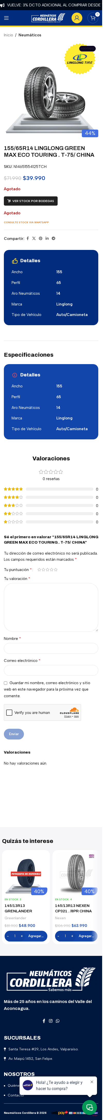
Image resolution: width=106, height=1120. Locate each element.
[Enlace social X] (34, 238)
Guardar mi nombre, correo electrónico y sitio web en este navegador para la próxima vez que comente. (47, 689)
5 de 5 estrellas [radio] (56, 570)
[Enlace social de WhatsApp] (57, 1021)
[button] (26, 936)
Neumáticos (30, 35)
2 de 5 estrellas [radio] (43, 570)
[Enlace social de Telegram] (53, 238)
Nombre (12, 638)
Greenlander (15, 918)
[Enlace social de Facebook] (27, 238)
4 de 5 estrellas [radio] (51, 570)
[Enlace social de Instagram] (50, 1021)
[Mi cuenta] (77, 18)
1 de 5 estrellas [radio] (39, 570)
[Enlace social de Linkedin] (47, 238)
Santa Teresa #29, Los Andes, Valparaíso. (43, 1049)
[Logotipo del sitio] (48, 17)
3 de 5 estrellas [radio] (47, 570)
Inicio (8, 35)
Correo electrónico (22, 660)
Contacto (16, 1095)
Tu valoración (17, 578)
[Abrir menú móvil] (6, 18)
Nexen (60, 918)
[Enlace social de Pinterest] (40, 238)
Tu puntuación (18, 570)
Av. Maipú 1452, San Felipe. (30, 1058)
